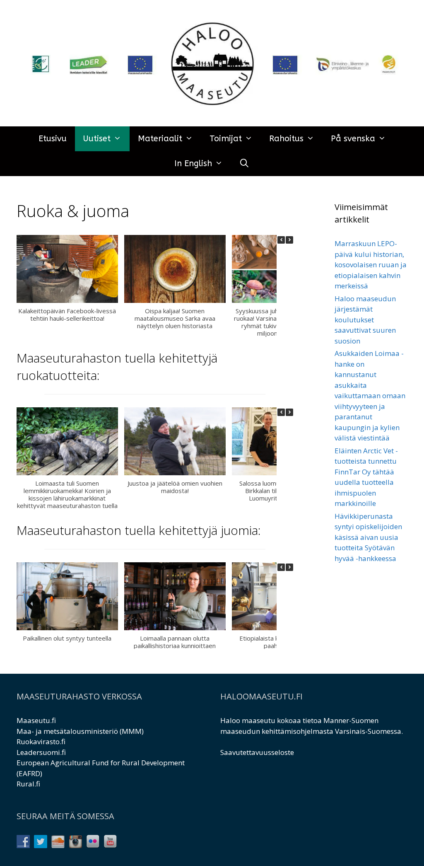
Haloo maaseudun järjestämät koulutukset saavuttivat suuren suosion (365, 320)
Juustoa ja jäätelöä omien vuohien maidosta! (175, 487)
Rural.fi (28, 784)
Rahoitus (286, 138)
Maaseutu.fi (36, 720)
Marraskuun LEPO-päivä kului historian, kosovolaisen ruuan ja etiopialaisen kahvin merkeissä (371, 264)
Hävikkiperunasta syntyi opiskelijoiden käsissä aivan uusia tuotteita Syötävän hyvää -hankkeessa (368, 537)
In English (193, 163)
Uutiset (97, 138)
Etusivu (53, 138)
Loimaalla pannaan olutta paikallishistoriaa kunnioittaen (175, 641)
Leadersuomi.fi (41, 752)
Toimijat (226, 138)
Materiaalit (160, 138)
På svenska (353, 138)
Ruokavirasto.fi (41, 741)
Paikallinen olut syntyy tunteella (67, 638)
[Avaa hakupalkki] (244, 163)
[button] (289, 240)
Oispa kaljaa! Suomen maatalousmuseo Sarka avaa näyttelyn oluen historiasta (175, 318)
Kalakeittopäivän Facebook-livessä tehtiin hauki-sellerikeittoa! (67, 314)
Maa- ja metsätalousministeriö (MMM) (80, 731)
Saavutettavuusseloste (257, 752)
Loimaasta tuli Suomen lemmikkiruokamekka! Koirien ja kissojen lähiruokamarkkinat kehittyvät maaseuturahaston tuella (67, 494)
